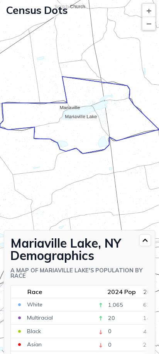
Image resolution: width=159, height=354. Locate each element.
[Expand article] (145, 240)
